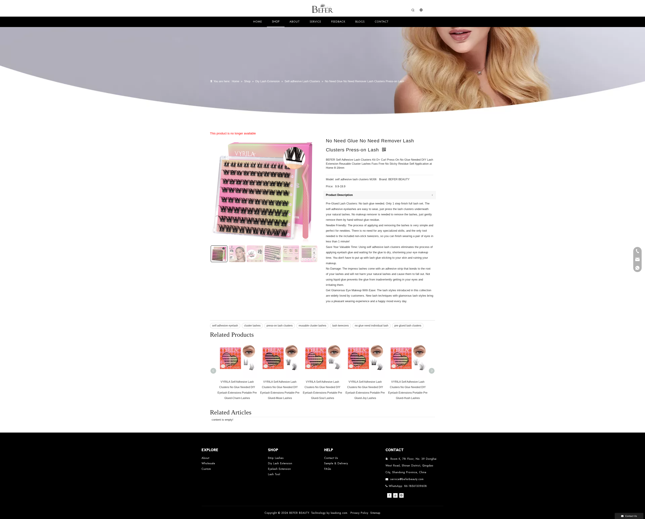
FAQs (327, 469)
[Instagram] (401, 495)
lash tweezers (340, 325)
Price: (329, 186)
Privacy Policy (359, 513)
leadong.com (339, 513)
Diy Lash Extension (280, 463)
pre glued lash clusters (407, 325)
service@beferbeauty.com (407, 479)
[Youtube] (395, 495)
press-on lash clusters (280, 325)
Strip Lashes (276, 458)
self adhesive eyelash (225, 325)
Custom (206, 469)
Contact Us (331, 458)
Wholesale (208, 463)
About (205, 458)
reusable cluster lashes (312, 325)
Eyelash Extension (279, 469)
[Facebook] (389, 495)
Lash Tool (274, 474)
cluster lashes (252, 325)
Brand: (383, 179)
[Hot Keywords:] (413, 10)
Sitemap (375, 513)
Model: (330, 179)
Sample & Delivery (336, 463)
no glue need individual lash (371, 325)
